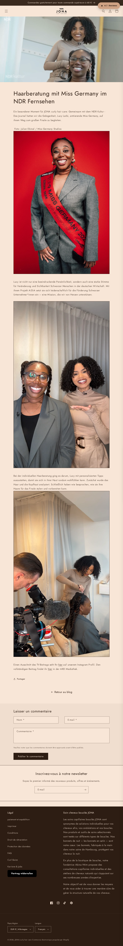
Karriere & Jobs (15, 866)
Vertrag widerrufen (22, 873)
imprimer (12, 826)
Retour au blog (63, 692)
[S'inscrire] (85, 789)
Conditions (13, 832)
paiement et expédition (19, 819)
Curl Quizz (13, 859)
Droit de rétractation (17, 839)
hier (60, 664)
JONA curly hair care (23, 940)
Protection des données (19, 846)
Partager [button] (21, 678)
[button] (6, 11)
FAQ (10, 853)
